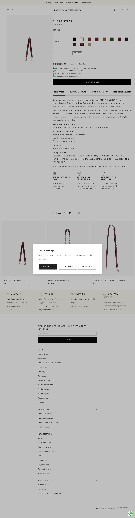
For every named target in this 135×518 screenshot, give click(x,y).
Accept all (48, 267)
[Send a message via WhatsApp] (130, 513)
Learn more (42, 259)
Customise (68, 267)
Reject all (87, 267)
